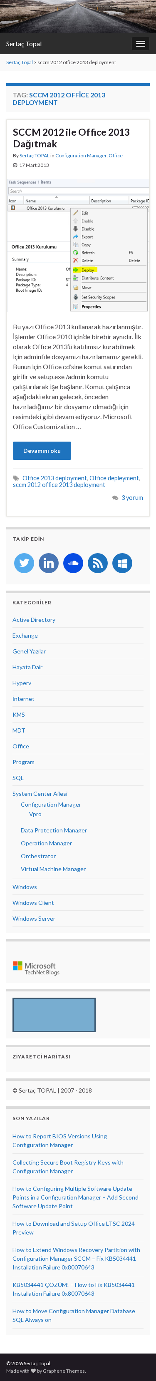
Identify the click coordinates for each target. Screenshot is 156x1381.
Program (23, 761)
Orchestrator (38, 855)
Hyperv (21, 682)
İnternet (23, 698)
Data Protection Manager (54, 830)
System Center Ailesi (39, 793)
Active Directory (33, 619)
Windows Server (33, 918)
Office (116, 155)
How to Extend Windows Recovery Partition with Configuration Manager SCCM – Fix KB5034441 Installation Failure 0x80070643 (76, 1258)
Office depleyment (114, 478)
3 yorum (132, 497)
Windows (24, 886)
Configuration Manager (80, 155)
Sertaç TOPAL (35, 155)
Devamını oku (42, 450)
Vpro (35, 813)
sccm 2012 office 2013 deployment (59, 484)
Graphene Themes (64, 1371)
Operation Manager (46, 843)
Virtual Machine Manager (53, 868)
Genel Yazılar (29, 651)
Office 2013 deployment (54, 478)
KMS (18, 714)
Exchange (25, 635)
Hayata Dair (27, 667)
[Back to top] (137, 1362)
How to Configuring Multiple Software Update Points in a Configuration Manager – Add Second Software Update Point (75, 1197)
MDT (18, 730)
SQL (18, 777)
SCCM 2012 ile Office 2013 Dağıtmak (71, 137)
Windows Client (33, 902)
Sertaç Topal (24, 43)
